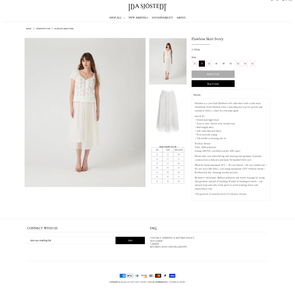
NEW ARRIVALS (138, 17)
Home (28, 29)
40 (223, 63)
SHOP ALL (115, 17)
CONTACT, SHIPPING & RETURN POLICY (172, 238)
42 (231, 63)
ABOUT (181, 17)
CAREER (154, 244)
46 (245, 63)
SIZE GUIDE (156, 241)
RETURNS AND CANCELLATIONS (168, 247)
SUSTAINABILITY (162, 17)
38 (216, 63)
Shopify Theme (146, 282)
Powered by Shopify (177, 282)
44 (238, 63)
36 (209, 63)
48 (252, 63)
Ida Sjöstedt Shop (131, 282)
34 (202, 63)
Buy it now (213, 83)
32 (195, 63)
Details (197, 95)
